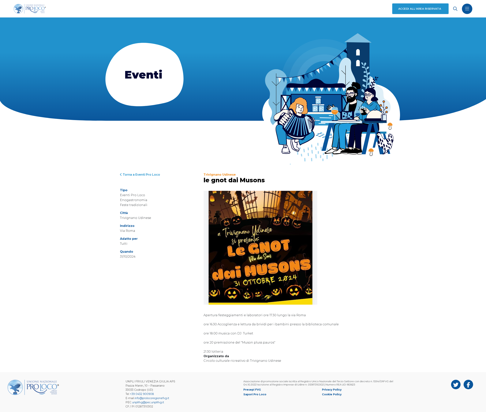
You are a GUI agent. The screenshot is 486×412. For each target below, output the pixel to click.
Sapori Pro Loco (254, 394)
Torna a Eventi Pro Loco (141, 174)
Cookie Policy (332, 394)
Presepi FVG (252, 389)
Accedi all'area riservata (419, 8)
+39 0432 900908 (142, 394)
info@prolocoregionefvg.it (152, 398)
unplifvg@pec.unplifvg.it (148, 402)
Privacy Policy (332, 389)
